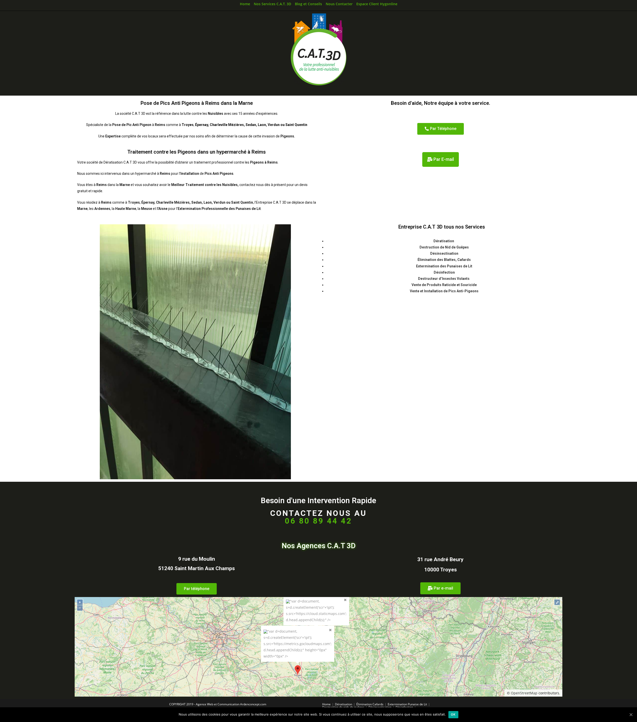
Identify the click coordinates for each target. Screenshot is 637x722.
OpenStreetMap (524, 693)
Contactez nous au (318, 517)
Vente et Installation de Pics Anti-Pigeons (444, 291)
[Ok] (630, 714)
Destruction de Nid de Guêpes (444, 247)
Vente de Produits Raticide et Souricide (444, 285)
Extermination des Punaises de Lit (444, 266)
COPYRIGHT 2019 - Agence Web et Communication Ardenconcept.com (217, 704)
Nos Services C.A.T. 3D (272, 3)
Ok (453, 714)
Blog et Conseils (308, 3)
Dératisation (444, 241)
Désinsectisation (444, 253)
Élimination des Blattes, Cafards (444, 260)
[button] (440, 129)
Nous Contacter (339, 3)
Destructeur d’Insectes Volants (444, 279)
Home (245, 3)
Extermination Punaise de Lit (407, 704)
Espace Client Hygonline (376, 3)
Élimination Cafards (369, 704)
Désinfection (444, 272)
